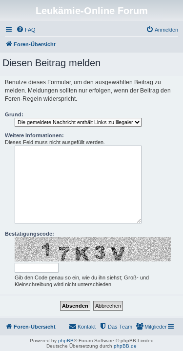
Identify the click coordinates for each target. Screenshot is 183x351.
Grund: (14, 114)
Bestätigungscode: (29, 234)
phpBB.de (125, 346)
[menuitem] (26, 30)
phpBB (66, 340)
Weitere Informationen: (34, 135)
